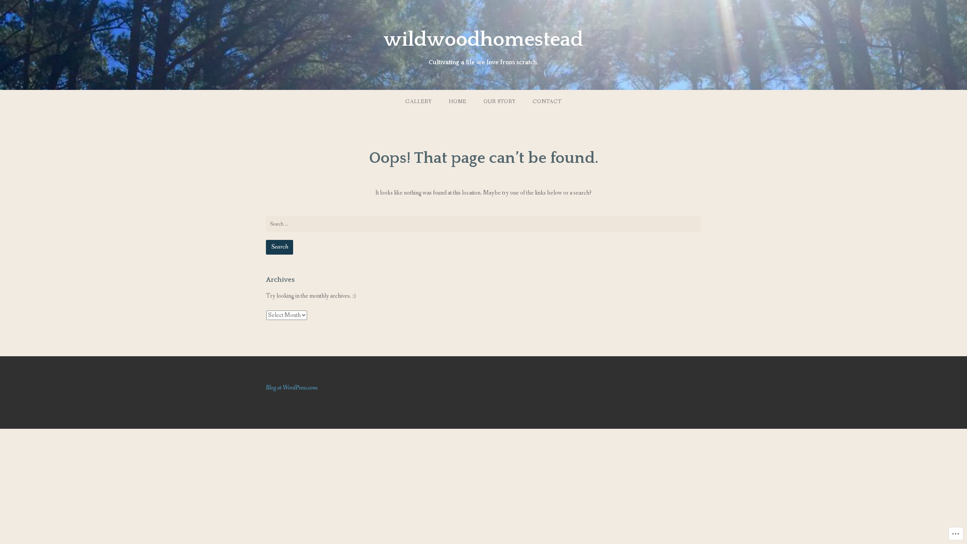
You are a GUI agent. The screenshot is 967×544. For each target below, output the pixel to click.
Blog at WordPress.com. (292, 388)
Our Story (500, 101)
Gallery (418, 101)
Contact (547, 101)
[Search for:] (483, 224)
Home (458, 101)
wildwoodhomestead (483, 39)
